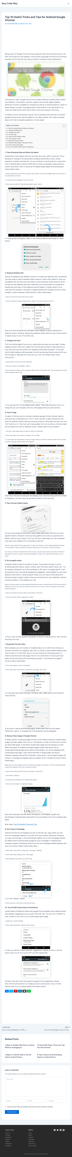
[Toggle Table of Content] (63, 125)
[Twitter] (58, 1130)
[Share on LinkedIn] (20, 991)
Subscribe (31, 1139)
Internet (7, 1139)
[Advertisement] (36, 39)
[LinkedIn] (61, 1130)
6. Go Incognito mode (14, 138)
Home (30, 1133)
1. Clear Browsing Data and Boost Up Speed (20, 128)
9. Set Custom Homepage (15, 145)
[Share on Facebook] (7, 991)
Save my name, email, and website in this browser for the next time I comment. (30, 1107)
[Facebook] (55, 1130)
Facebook (8, 1137)
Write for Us (31, 1143)
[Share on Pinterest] (16, 991)
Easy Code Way (9, 3)
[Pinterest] (64, 1130)
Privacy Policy (32, 1145)
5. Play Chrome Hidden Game (16, 136)
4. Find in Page (12, 134)
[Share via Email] (24, 991)
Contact (30, 1137)
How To (7, 1133)
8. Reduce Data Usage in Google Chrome (20, 143)
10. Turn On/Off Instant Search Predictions (21, 147)
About (30, 1135)
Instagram (8, 1145)
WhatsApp (8, 1143)
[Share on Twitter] (11, 991)
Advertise (31, 1141)
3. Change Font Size (13, 132)
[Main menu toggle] (68, 3)
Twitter (7, 1141)
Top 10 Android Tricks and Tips (25, 824)
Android (7, 1135)
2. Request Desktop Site (14, 130)
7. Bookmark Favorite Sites (15, 140)
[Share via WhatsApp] (29, 991)
